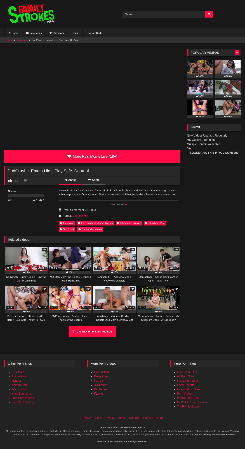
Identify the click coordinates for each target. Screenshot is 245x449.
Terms (122, 417)
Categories (35, 32)
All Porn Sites (185, 376)
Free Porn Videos (22, 397)
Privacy (109, 417)
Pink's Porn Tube (188, 397)
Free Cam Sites (187, 372)
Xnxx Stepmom (21, 393)
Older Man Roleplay (130, 223)
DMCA (87, 417)
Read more (117, 204)
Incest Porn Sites (188, 380)
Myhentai (17, 380)
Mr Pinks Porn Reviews (192, 402)
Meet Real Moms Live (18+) (94, 156)
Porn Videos (185, 393)
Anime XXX (18, 376)
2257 (98, 417)
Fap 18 (98, 380)
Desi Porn (17, 372)
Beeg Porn (101, 376)
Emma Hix (81, 215)
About (72, 179)
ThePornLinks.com (189, 406)
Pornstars (58, 32)
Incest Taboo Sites (188, 389)
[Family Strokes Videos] (32, 14)
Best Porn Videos (22, 402)
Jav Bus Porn (20, 389)
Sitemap (148, 417)
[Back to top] (237, 431)
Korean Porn (19, 385)
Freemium (22, 40)
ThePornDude (94, 32)
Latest (75, 32)
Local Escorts (185, 385)
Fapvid (98, 393)
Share (95, 179)
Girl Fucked (101, 372)
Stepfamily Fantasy (92, 229)
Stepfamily (68, 229)
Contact (134, 417)
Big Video (100, 389)
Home (15, 32)
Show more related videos (92, 331)
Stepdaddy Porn (157, 223)
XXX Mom (100, 385)
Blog (160, 417)
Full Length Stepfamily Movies (97, 223)
